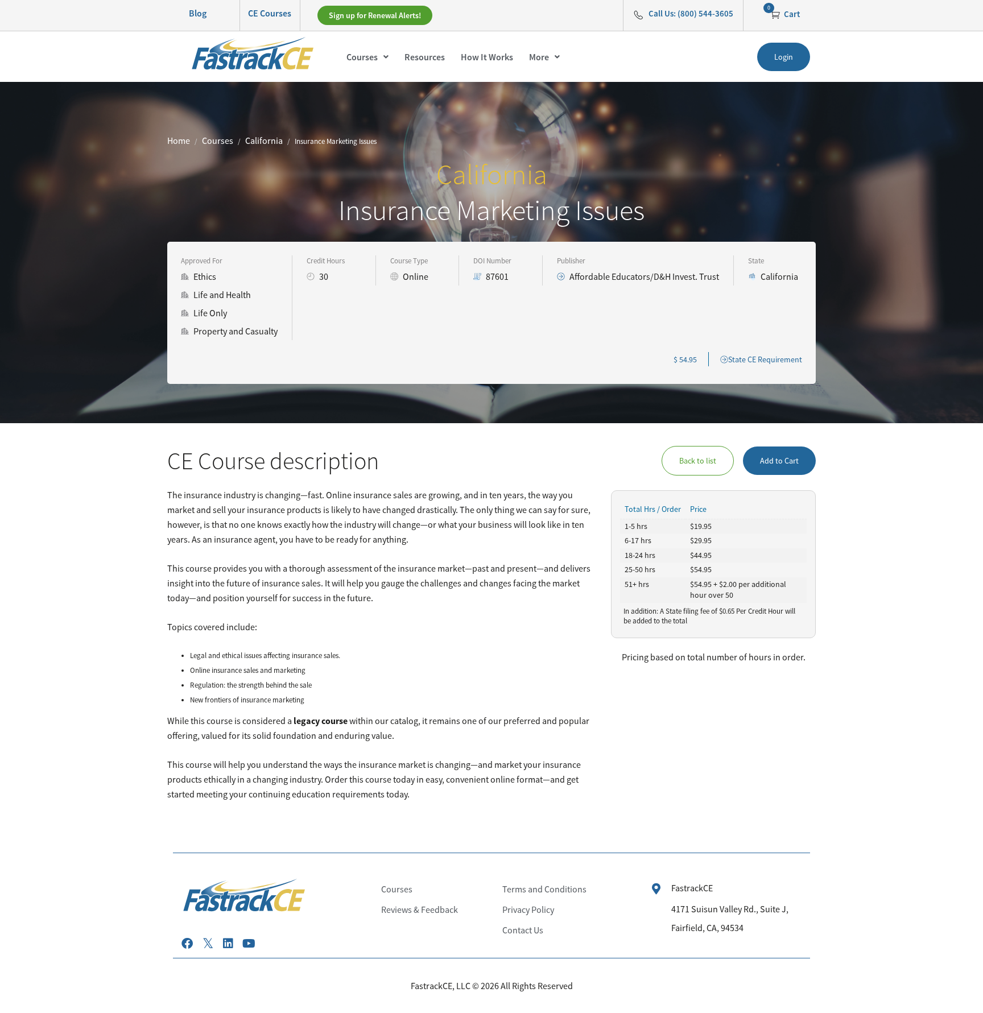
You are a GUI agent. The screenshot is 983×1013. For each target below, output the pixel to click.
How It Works (487, 57)
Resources (424, 57)
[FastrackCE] (656, 889)
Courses (362, 57)
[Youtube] (248, 943)
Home (178, 140)
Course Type (409, 261)
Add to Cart (779, 461)
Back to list (697, 461)
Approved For (201, 261)
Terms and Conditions (544, 889)
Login (783, 57)
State (756, 261)
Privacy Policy (528, 909)
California (264, 140)
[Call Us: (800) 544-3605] (638, 14)
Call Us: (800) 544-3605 (691, 13)
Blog (197, 13)
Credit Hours (326, 261)
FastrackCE (692, 888)
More (539, 57)
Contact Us (522, 930)
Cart (791, 14)
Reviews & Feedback (419, 909)
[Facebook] (187, 943)
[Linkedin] (228, 943)
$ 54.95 (685, 359)
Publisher (571, 261)
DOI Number (492, 261)
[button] (367, 57)
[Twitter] (207, 943)
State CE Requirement (765, 359)
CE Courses (269, 13)
